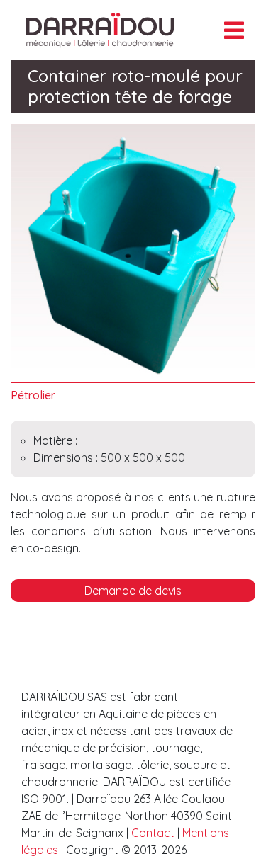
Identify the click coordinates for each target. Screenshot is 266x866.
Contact (154, 833)
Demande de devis (133, 590)
